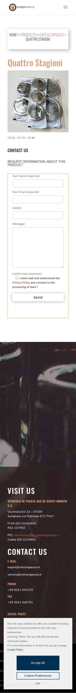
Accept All (38, 663)
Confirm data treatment (27, 273)
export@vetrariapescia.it (24, 567)
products (28, 34)
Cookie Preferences (38, 675)
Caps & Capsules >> (53, 34)
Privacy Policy (21, 282)
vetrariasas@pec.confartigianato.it (36, 535)
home (13, 34)
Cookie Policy (15, 649)
